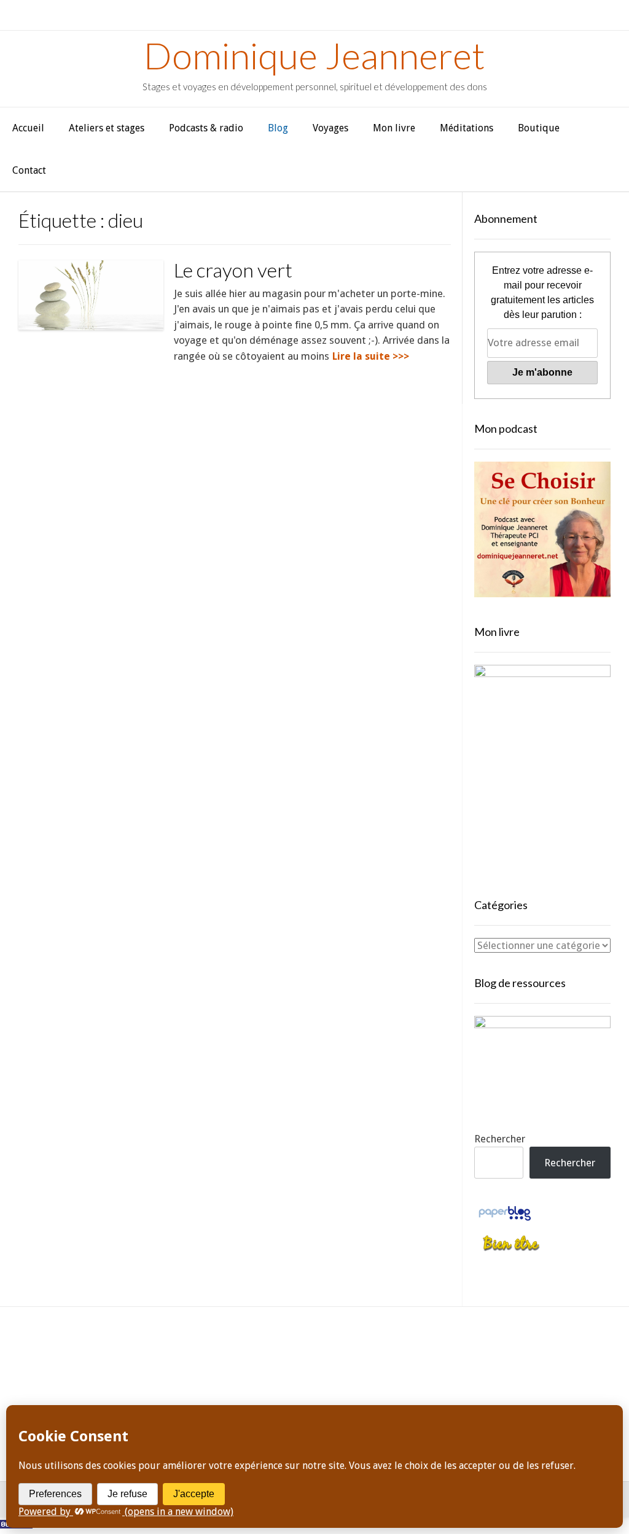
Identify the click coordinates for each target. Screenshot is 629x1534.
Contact (29, 170)
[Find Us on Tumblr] (437, 1373)
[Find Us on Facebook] (227, 1373)
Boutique (539, 128)
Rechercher (499, 1139)
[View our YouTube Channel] (297, 1373)
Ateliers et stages (106, 128)
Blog (278, 128)
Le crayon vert (233, 270)
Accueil (28, 128)
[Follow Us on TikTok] (262, 1373)
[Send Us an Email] (192, 1373)
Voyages (330, 128)
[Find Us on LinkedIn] (402, 1373)
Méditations (466, 128)
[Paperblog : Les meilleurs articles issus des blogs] (504, 1220)
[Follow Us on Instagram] (332, 1373)
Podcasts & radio (206, 128)
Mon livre (394, 128)
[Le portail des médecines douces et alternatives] (511, 1249)
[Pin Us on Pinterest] (367, 1373)
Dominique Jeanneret (314, 55)
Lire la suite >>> (370, 356)
